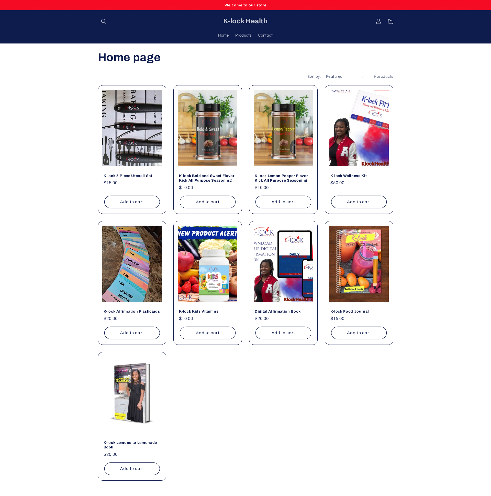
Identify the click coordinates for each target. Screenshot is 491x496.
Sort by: (314, 77)
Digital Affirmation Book (278, 311)
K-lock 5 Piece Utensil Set (128, 176)
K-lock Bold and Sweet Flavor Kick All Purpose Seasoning (206, 178)
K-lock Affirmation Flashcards (132, 311)
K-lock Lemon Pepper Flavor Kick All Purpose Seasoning (281, 178)
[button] (104, 21)
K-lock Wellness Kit (348, 176)
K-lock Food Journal (349, 311)
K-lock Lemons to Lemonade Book (130, 444)
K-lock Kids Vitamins (198, 311)
